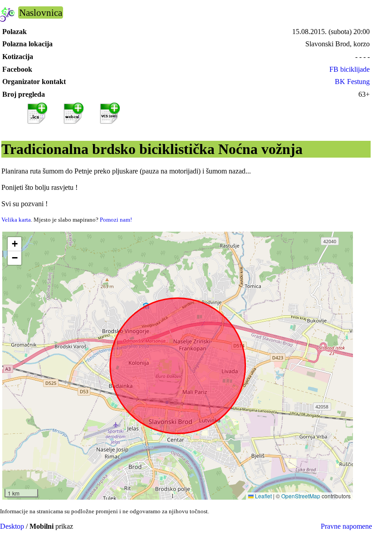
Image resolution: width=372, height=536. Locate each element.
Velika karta (16, 219)
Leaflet (263, 496)
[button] (14, 244)
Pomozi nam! (116, 219)
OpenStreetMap (300, 496)
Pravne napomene (346, 526)
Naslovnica (40, 12)
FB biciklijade (349, 69)
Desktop (12, 526)
